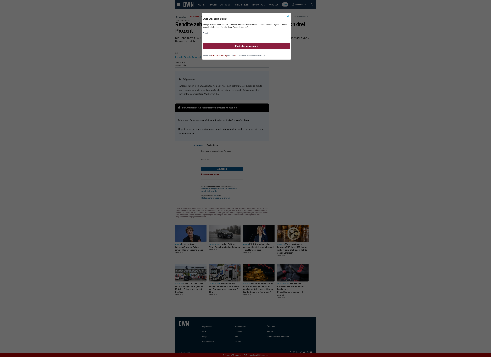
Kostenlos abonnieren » (246, 46)
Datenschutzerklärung (219, 56)
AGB (235, 56)
